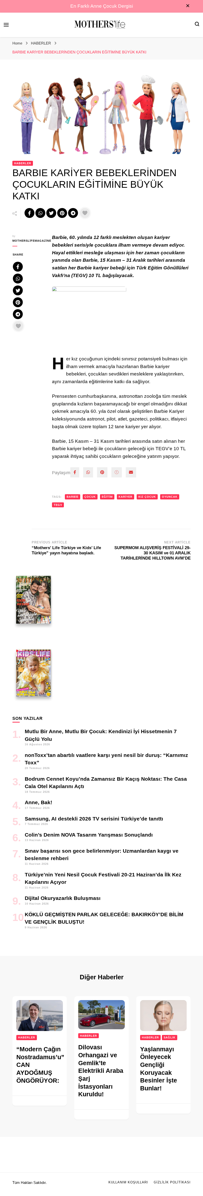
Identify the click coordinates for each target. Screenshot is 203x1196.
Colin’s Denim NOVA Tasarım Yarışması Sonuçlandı (89, 835)
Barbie (72, 496)
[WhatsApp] (88, 472)
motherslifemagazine (28, 240)
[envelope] (131, 472)
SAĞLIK (170, 1037)
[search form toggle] (197, 24)
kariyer (125, 496)
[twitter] (116, 472)
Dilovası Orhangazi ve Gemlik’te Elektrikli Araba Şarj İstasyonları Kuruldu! (100, 1071)
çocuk (90, 496)
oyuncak (170, 496)
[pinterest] (102, 472)
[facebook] (74, 472)
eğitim (107, 496)
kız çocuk (147, 496)
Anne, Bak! (38, 802)
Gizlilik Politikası (172, 1182)
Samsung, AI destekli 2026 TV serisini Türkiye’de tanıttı (94, 818)
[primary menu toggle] (6, 24)
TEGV (58, 504)
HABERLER (22, 163)
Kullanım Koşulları (128, 1182)
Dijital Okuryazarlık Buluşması (63, 898)
